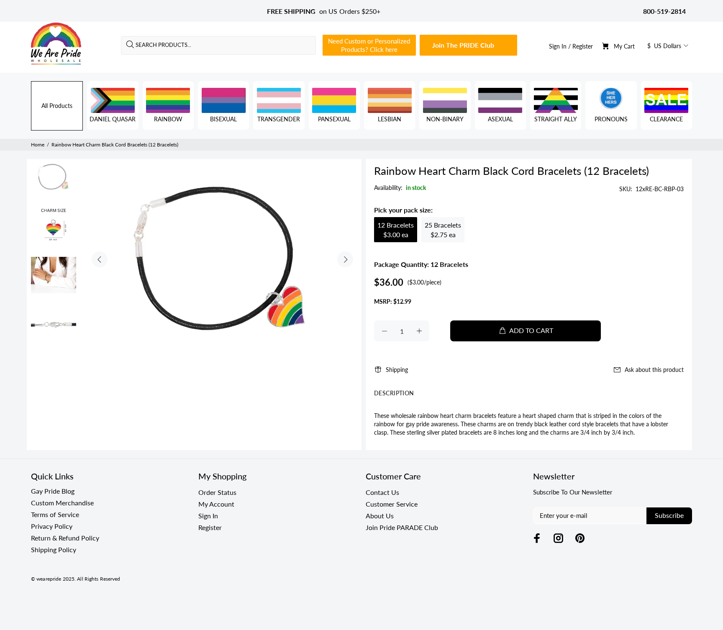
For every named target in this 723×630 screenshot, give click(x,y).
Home (37, 144)
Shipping (397, 369)
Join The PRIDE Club (463, 45)
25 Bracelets (443, 229)
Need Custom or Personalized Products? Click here (369, 45)
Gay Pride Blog (52, 491)
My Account (216, 504)
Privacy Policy (51, 526)
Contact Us (382, 492)
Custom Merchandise (62, 503)
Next (345, 259)
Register (582, 46)
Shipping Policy (53, 549)
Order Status (217, 492)
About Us (380, 516)
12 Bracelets (395, 229)
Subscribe (669, 515)
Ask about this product (654, 369)
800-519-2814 (664, 11)
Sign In (558, 46)
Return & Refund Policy (65, 538)
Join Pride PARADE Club (402, 527)
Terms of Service (55, 514)
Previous (100, 259)
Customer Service (392, 504)
